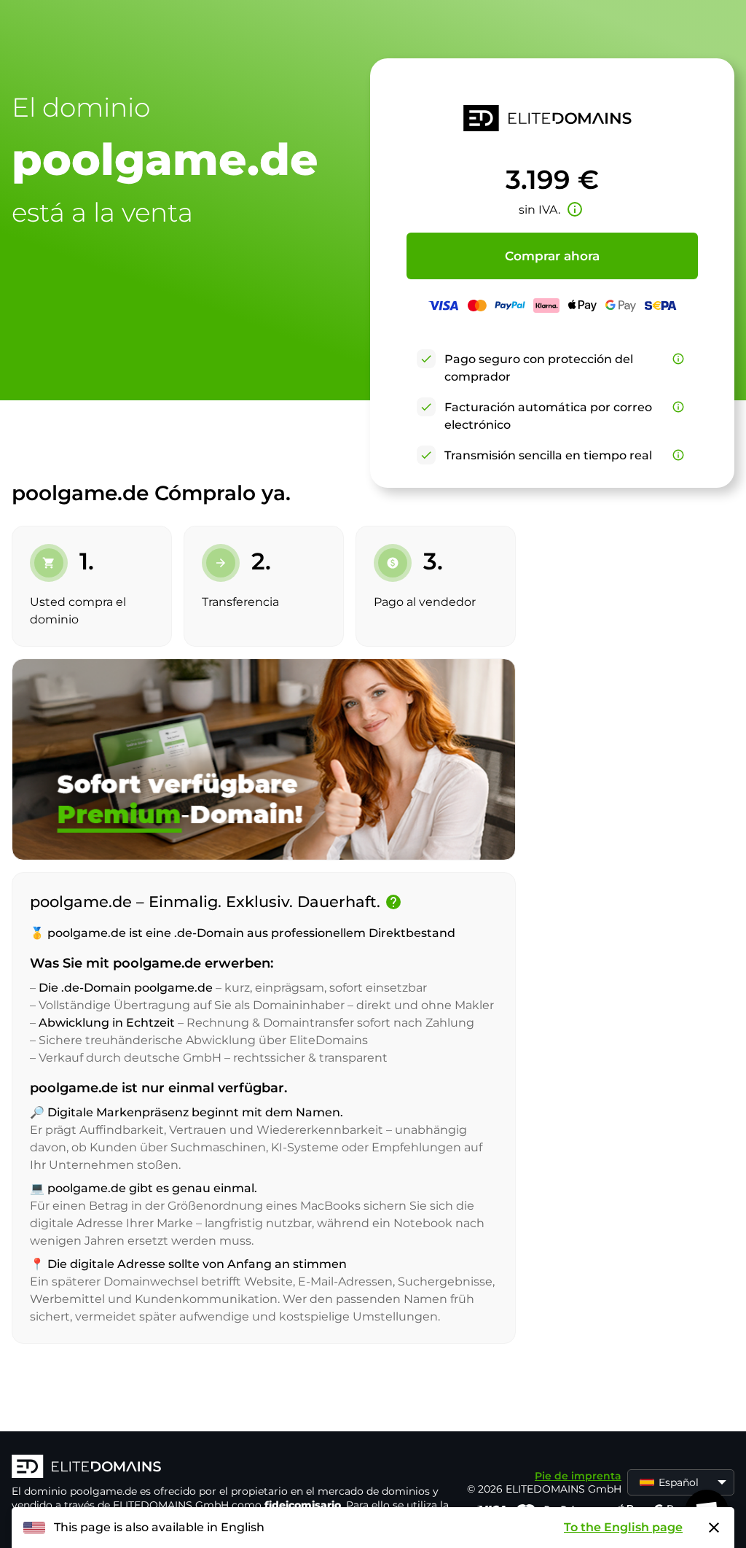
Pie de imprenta (578, 1475)
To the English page (623, 1527)
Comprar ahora (552, 256)
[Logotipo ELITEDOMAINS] (230, 1468)
